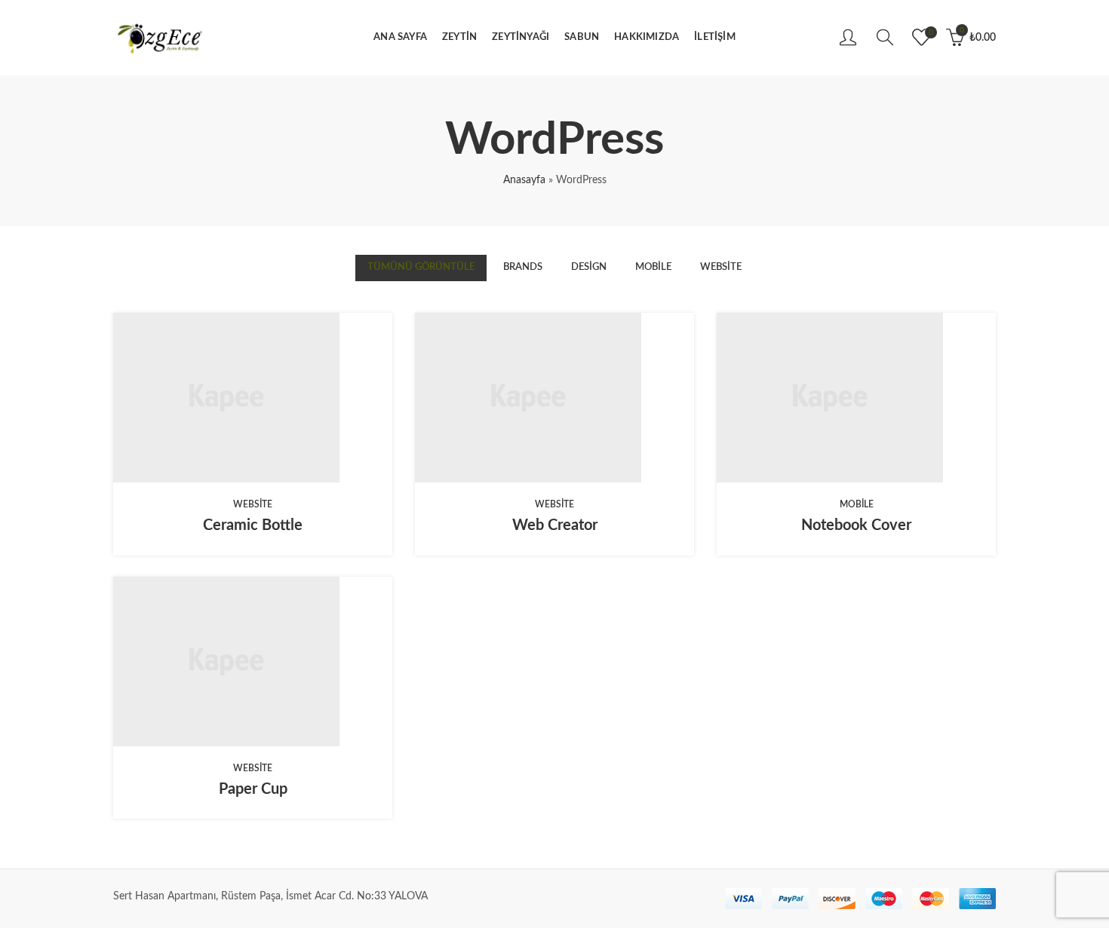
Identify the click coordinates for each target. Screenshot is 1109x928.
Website (721, 267)
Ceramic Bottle (253, 525)
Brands (522, 267)
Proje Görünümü (229, 398)
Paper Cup (253, 789)
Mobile (653, 267)
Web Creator (555, 525)
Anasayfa (524, 180)
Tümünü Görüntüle (421, 267)
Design (589, 267)
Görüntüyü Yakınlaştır (276, 398)
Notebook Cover (856, 525)
